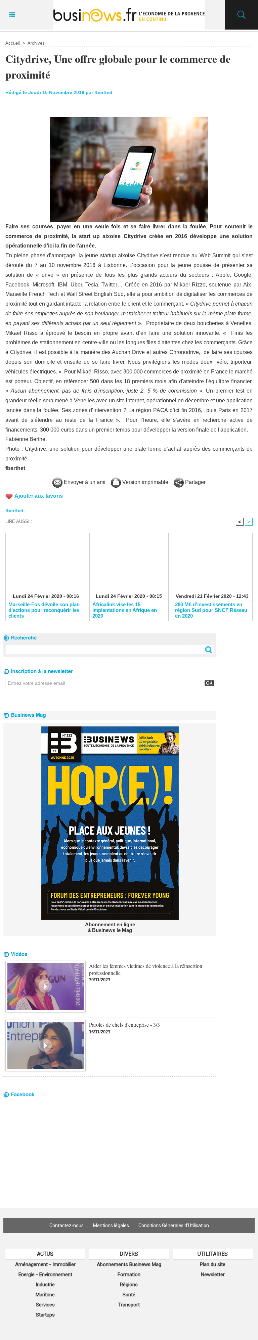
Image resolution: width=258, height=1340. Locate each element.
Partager (195, 482)
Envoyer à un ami (83, 482)
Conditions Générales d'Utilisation (173, 1225)
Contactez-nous (66, 1225)
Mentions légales (111, 1225)
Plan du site (212, 1264)
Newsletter (213, 1274)
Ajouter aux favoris (38, 496)
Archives (36, 43)
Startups (45, 1315)
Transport (129, 1305)
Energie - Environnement (45, 1274)
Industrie (45, 1285)
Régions (129, 1285)
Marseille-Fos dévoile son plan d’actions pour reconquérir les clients (44, 609)
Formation (129, 1274)
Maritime (45, 1295)
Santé (129, 1295)
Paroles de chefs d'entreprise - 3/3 (124, 1024)
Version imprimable (144, 482)
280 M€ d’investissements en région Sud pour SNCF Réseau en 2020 (211, 609)
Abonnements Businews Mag (129, 1264)
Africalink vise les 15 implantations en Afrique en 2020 (124, 609)
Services (45, 1305)
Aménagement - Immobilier (45, 1264)
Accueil (12, 43)
